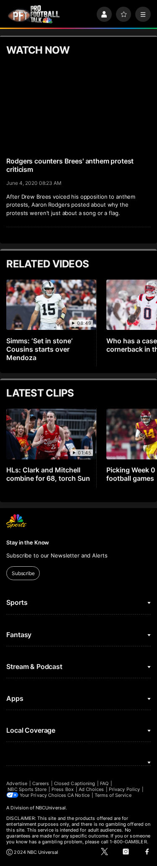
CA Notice (78, 795)
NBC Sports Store (27, 789)
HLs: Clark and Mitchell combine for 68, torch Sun (48, 474)
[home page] (33, 14)
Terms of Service (113, 795)
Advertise (16, 783)
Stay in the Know (27, 542)
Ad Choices (91, 789)
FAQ (104, 783)
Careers (40, 783)
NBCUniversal (51, 808)
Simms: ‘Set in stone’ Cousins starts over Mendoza (39, 349)
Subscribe (23, 573)
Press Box (62, 789)
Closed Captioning (74, 783)
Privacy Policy (124, 789)
